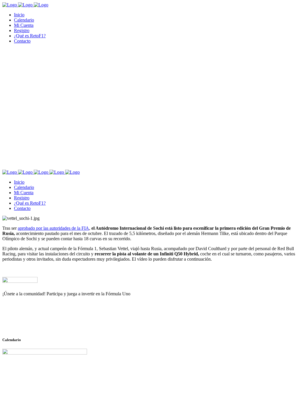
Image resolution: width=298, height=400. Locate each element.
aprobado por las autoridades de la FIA (53, 228)
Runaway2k (30, 322)
